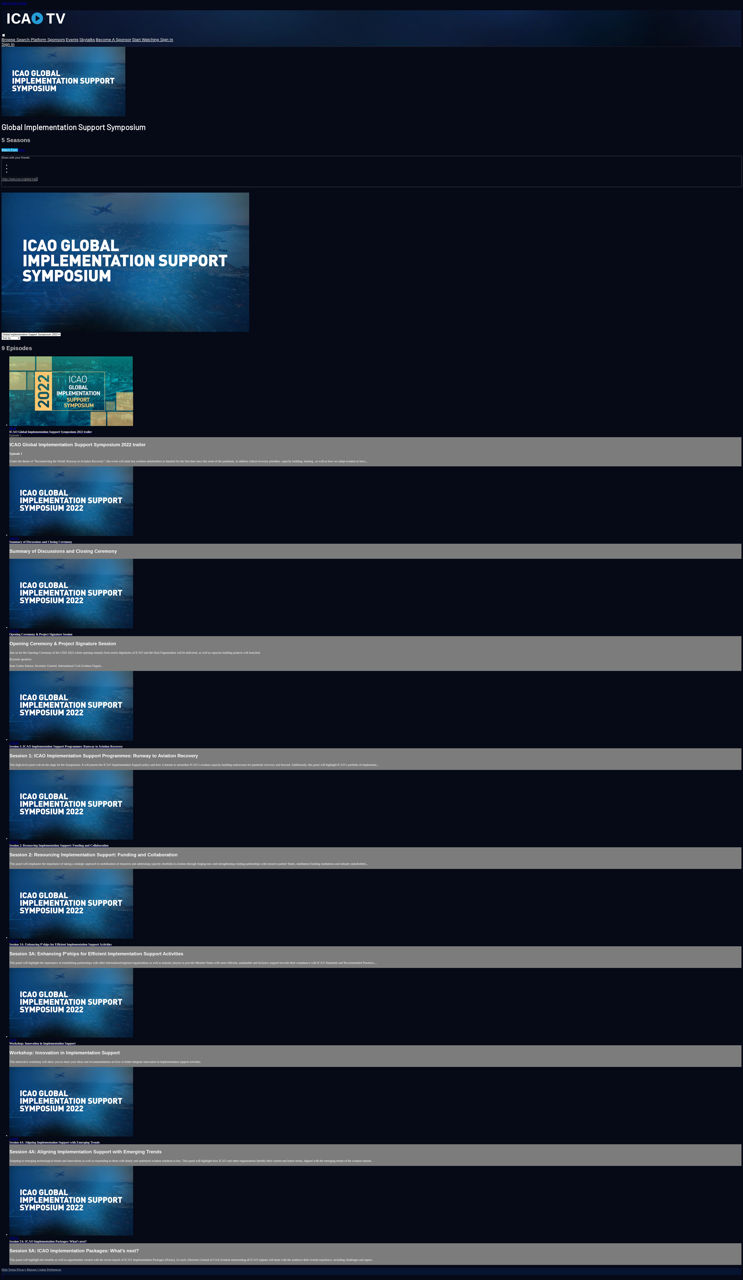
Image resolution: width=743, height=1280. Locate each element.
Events (72, 39)
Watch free (10, 150)
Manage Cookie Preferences (44, 1269)
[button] (3, 35)
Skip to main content (14, 3)
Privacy (22, 1269)
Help (5, 1269)
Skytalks (87, 39)
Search (23, 39)
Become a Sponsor (113, 39)
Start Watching (146, 39)
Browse (9, 39)
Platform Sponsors (48, 39)
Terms (12, 1269)
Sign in (166, 39)
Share (21, 150)
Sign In (8, 44)
